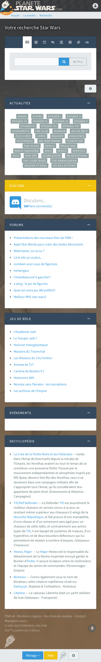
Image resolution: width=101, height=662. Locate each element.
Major (44, 551)
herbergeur (21, 270)
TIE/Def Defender (26, 503)
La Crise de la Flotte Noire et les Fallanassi (43, 454)
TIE (61, 503)
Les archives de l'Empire (30, 391)
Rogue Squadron (27, 150)
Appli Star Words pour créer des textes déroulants (48, 244)
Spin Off (31, 155)
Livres (41, 136)
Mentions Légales (29, 616)
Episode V (81, 121)
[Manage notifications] (92, 628)
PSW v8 (10, 616)
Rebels (50, 145)
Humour (59, 131)
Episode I (54, 116)
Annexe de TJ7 (24, 364)
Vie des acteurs (64, 165)
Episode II (74, 116)
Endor (31, 561)
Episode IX (61, 121)
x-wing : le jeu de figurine (31, 284)
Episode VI (27, 126)
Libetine (19, 593)
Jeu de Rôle (79, 131)
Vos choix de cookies (58, 616)
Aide (51, 655)
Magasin (58, 136)
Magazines (77, 136)
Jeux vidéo (23, 136)
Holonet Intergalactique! (31, 345)
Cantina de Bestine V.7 (29, 371)
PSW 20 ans (31, 145)
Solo (15, 155)
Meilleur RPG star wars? (30, 297)
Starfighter (52, 155)
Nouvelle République (28, 517)
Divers (37, 116)
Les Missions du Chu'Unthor (33, 358)
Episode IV (40, 121)
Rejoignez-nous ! (16, 621)
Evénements (21, 131)
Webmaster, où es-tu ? (29, 251)
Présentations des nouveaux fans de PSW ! (43, 238)
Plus (79, 62)
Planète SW (75, 141)
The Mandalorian (64, 160)
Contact (79, 616)
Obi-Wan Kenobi (50, 141)
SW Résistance (76, 155)
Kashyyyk (20, 586)
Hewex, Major (23, 551)
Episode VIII (71, 126)
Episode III (19, 121)
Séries (62, 150)
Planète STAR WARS (37, 6)
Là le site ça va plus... (28, 257)
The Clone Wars (34, 160)
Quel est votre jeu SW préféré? (34, 290)
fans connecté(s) (38, 202)
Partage (31, 655)
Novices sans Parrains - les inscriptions (40, 384)
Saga (48, 150)
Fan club (41, 131)
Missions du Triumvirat (29, 351)
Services (79, 150)
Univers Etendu (35, 165)
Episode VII (49, 126)
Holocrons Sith (24, 378)
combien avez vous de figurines (35, 264)
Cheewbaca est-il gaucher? (32, 277)
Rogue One (68, 145)
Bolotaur (20, 577)
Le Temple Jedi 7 (25, 338)
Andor (22, 116)
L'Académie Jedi (25, 332)
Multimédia (25, 141)
